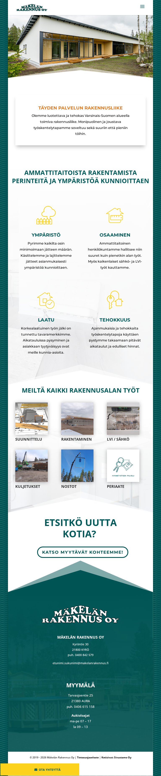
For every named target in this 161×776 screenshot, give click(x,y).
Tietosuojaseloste (88, 757)
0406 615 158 (84, 706)
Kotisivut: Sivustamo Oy (116, 757)
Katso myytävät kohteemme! (82, 552)
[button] (39, 770)
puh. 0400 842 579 (80, 655)
